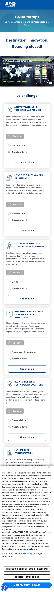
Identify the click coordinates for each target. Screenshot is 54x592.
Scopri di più (27, 162)
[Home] (10, 4)
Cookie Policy (25, 553)
